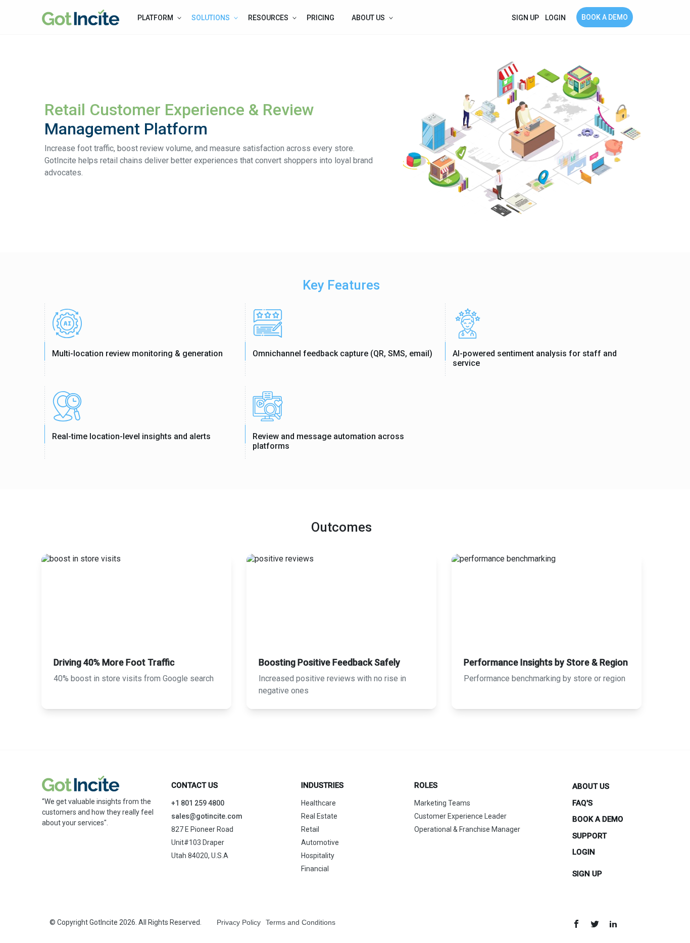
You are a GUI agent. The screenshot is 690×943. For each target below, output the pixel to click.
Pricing (321, 18)
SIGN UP (525, 18)
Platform (155, 18)
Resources (268, 18)
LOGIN (555, 18)
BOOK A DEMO (604, 17)
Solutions (210, 18)
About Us (368, 18)
